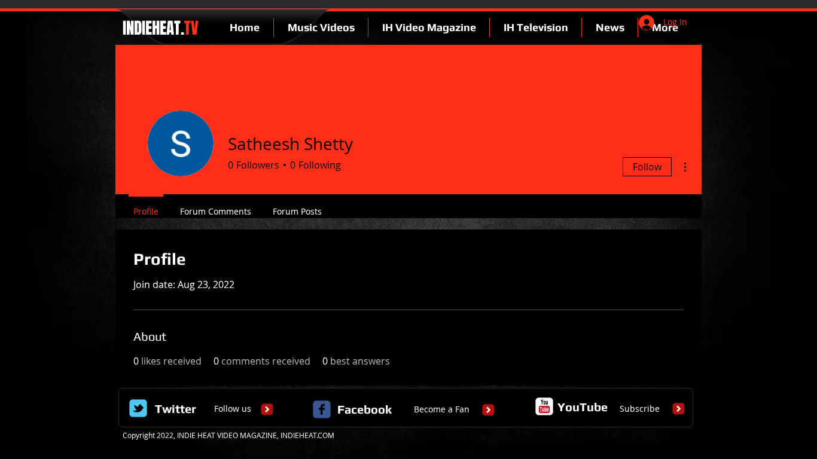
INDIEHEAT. (159, 28)
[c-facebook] (322, 409)
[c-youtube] (544, 406)
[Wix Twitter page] (138, 408)
